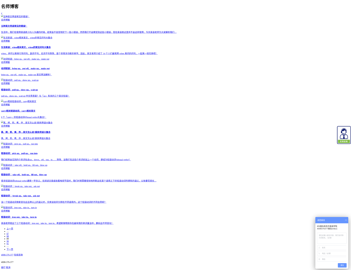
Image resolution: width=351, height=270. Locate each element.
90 (8, 241)
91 (8, 244)
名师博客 (5, 20)
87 (8, 234)
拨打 (3, 267)
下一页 (10, 249)
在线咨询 (18, 255)
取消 (8, 267)
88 (8, 236)
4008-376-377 (7, 255)
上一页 (10, 229)
